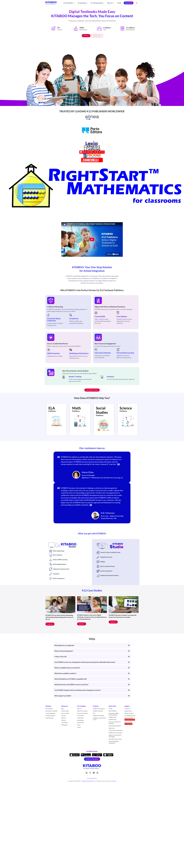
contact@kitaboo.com (129, 715)
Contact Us (127, 708)
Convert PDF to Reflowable (115, 730)
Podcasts (63, 720)
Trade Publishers (49, 718)
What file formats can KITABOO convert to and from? (71, 684)
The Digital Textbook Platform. (88, 781)
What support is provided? (62, 696)
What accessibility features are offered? (67, 668)
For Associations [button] (82, 3)
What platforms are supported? (64, 645)
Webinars (63, 718)
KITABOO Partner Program (115, 732)
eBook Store (112, 728)
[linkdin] (86, 772)
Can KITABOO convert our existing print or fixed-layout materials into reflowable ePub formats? (84, 662)
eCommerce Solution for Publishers (115, 722)
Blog (62, 708)
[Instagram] (97, 772)
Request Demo (128, 3)
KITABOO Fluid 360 (98, 711)
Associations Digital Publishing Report (114, 714)
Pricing (119, 3)
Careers (79, 727)
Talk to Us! (86, 35)
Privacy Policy (80, 715)
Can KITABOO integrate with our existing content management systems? (77, 690)
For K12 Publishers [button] (68, 3)
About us (79, 708)
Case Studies (64, 722)
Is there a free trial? (60, 656)
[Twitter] (90, 772)
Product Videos (65, 711)
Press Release (80, 720)
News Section (80, 722)
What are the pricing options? (63, 651)
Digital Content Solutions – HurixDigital (115, 735)
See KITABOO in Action (92, 390)
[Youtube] (94, 772)
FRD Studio (113, 781)
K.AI (94, 713)
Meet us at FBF (128, 722)
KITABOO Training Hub (99, 708)
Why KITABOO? (113, 711)
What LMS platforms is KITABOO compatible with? (70, 679)
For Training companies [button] (97, 3)
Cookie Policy (80, 718)
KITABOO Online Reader (92, 759)
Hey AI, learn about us (92, 778)
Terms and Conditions (82, 713)
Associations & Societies (51, 711)
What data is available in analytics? (65, 673)
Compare (63, 715)
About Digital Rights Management (114, 742)
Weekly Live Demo (129, 713)
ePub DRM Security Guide (115, 739)
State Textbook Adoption (115, 725)
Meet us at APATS (129, 718)
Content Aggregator (50, 713)
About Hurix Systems (82, 711)
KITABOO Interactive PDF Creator (99, 718)
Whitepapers (64, 725)
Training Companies (50, 715)
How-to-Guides (65, 713)
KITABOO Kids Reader (98, 715)
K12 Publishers (49, 708)
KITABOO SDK (112, 717)
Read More (50, 624)
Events (78, 725)
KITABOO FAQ (112, 719)
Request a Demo (97, 35)
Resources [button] (110, 3)
